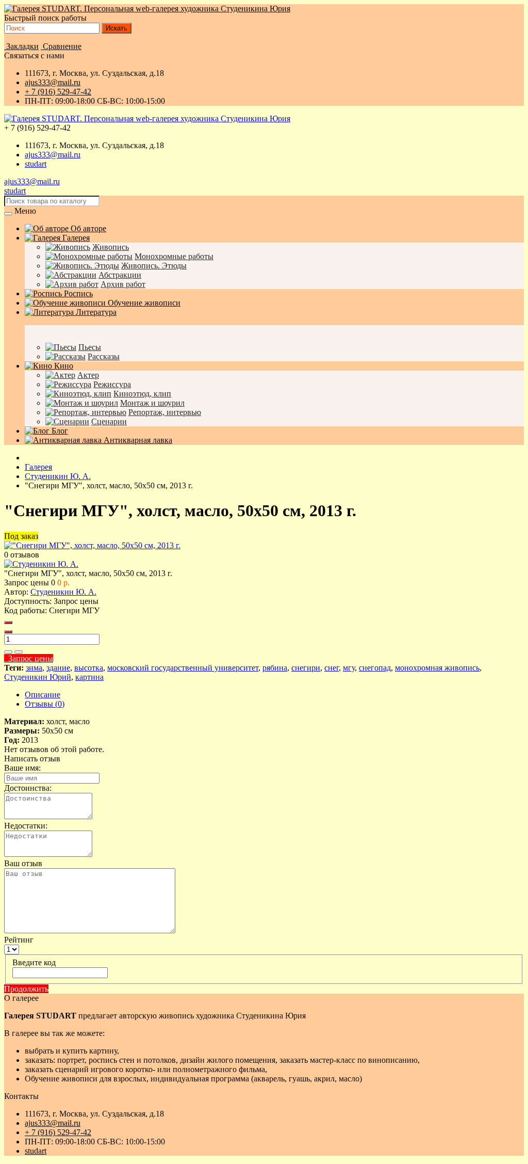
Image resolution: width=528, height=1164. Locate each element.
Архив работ (123, 284)
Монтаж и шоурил (152, 402)
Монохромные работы (174, 256)
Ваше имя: (22, 767)
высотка (88, 667)
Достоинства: (28, 788)
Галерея (75, 237)
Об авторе (87, 228)
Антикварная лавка (137, 440)
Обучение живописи (143, 302)
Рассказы (104, 356)
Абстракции (119, 274)
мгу (349, 667)
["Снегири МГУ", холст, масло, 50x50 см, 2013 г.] (92, 545)
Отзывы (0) (44, 703)
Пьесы (89, 347)
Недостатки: (25, 825)
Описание (42, 694)
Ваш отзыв (23, 863)
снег (331, 667)
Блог (59, 430)
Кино (62, 365)
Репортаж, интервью (164, 412)
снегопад (375, 667)
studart (35, 164)
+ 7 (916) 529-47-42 (58, 91)
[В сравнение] (18, 651)
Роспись (77, 293)
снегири (305, 667)
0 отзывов (21, 554)
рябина (274, 667)
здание (58, 667)
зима (34, 667)
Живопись (110, 247)
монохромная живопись (437, 667)
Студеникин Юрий (37, 677)
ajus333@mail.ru (52, 82)
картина (89, 677)
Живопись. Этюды (154, 265)
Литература (95, 312)
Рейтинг (19, 939)
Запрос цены (28, 658)
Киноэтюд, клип (142, 393)
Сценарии (109, 421)
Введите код (34, 962)
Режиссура (112, 384)
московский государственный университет (182, 667)
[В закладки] (8, 651)
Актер (88, 375)
